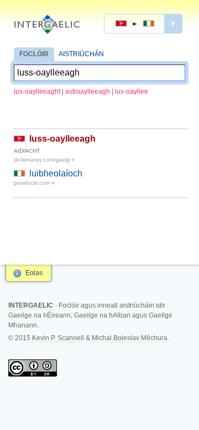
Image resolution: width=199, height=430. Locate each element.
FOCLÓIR (34, 54)
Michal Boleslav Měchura (129, 338)
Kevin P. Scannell (58, 338)
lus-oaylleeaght (37, 91)
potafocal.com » (34, 183)
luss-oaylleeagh (62, 138)
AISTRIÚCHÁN (81, 54)
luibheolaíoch (55, 173)
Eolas (34, 273)
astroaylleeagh (87, 91)
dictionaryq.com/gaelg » (44, 160)
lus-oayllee (131, 91)
